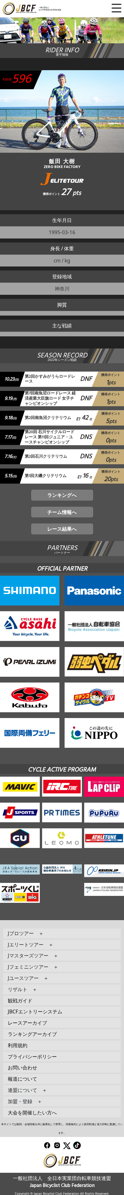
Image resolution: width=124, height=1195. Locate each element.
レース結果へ (62, 528)
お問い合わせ (22, 1067)
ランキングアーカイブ (32, 1034)
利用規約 (17, 1045)
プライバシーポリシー (32, 1056)
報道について (22, 1078)
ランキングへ (62, 495)
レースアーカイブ (27, 1022)
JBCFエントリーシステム (35, 1011)
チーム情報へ (62, 512)
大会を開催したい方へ (32, 1112)
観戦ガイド (20, 1000)
